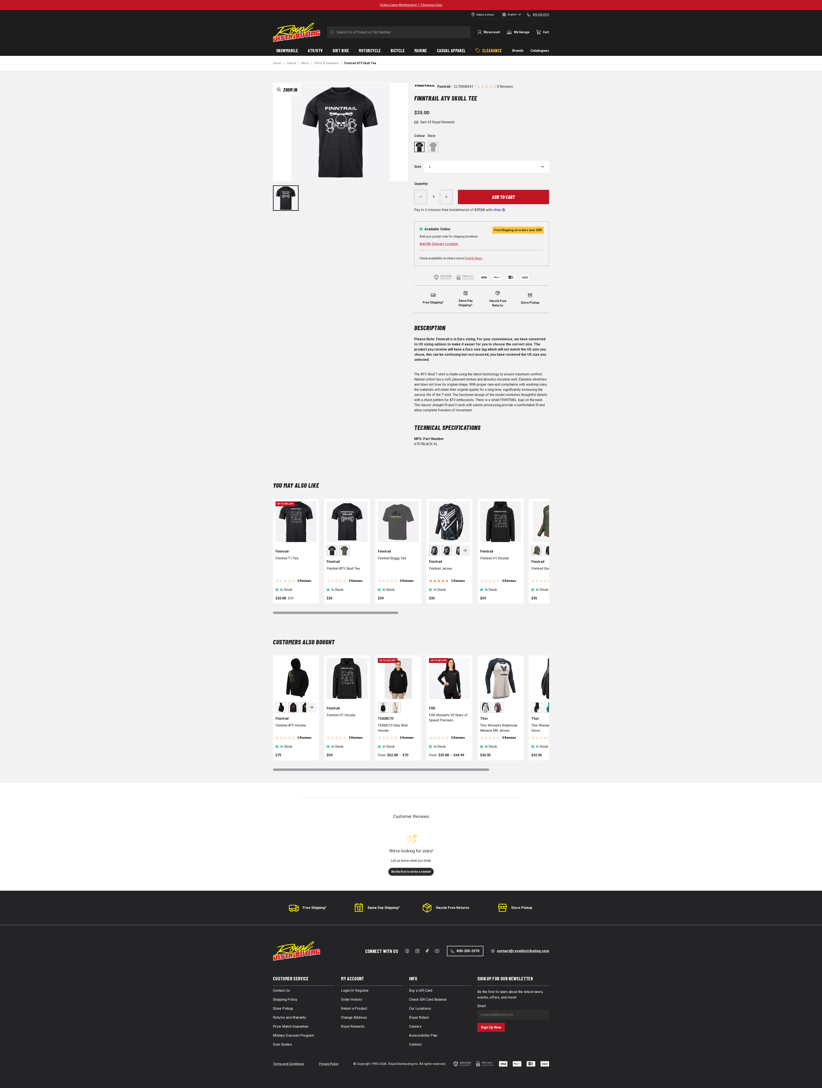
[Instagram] (417, 951)
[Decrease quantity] (420, 197)
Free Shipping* (314, 908)
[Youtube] (437, 951)
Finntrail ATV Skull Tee (343, 568)
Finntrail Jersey (440, 568)
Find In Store (473, 258)
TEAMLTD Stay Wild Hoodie (393, 728)
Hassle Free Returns (452, 908)
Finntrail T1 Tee (286, 558)
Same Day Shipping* (384, 908)
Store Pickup (521, 908)
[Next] (465, 550)
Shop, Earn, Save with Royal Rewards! (411, 5)
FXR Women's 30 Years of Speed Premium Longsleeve (448, 718)
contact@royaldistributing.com (523, 951)
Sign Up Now (491, 1027)
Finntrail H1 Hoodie (494, 558)
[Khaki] (433, 147)
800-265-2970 (468, 951)
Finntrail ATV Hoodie (290, 725)
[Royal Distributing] (296, 32)
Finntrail (443, 87)
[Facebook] (407, 951)
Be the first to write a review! (411, 871)
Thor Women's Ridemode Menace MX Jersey (498, 728)
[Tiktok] (427, 950)
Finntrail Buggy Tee (392, 558)
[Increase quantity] (446, 197)
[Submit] (331, 32)
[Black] (419, 147)
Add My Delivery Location (439, 244)
